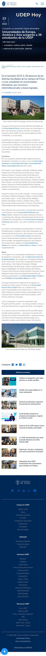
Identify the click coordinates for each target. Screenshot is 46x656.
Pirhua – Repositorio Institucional (23, 614)
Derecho (28, 49)
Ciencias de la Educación (14, 49)
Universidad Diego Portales (32, 276)
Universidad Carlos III (14, 166)
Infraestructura (23, 524)
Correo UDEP (23, 608)
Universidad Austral (22, 236)
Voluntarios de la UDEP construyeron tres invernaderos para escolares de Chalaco (30, 463)
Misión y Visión (23, 509)
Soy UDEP (23, 518)
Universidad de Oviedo (19, 163)
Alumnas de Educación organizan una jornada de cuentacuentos (31, 403)
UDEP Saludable (23, 594)
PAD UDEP (23, 547)
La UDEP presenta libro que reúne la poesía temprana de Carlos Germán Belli (31, 440)
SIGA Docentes (23, 620)
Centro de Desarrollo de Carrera (23, 568)
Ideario (23, 512)
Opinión (29, 45)
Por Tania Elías (9, 42)
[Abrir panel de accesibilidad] (4, 651)
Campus (17, 45)
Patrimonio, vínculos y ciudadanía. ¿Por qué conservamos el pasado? (31, 450)
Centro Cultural (23, 565)
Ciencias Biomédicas (23, 573)
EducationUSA (23, 576)
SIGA (23, 617)
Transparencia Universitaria (23, 521)
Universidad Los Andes (28, 245)
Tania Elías (7, 93)
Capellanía (23, 562)
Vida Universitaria (23, 597)
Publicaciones (23, 585)
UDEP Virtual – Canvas (23, 626)
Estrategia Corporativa (23, 515)
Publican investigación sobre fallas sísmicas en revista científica (31, 379)
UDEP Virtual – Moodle (23, 623)
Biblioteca (23, 559)
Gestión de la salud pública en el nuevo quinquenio (30, 391)
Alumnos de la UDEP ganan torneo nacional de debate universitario (31, 427)
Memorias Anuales (23, 530)
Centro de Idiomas (23, 570)
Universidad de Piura (11, 128)
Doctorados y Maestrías (23, 541)
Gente (23, 45)
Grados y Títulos (23, 579)
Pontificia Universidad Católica (17, 278)
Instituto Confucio (23, 582)
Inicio (3, 65)
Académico (8, 45)
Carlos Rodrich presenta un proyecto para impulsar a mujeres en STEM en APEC (31, 416)
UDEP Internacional (23, 591)
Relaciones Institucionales (23, 588)
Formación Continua (23, 544)
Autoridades (23, 527)
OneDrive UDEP (23, 611)
